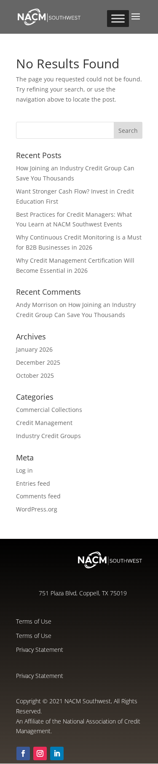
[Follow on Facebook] (23, 753)
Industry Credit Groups (48, 436)
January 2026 (34, 349)
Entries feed (33, 483)
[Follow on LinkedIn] (57, 753)
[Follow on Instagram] (40, 753)
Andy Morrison (37, 305)
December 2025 (38, 362)
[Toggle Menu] (118, 18)
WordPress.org (36, 509)
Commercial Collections (49, 410)
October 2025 (35, 375)
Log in (24, 470)
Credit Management (44, 423)
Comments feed (38, 496)
